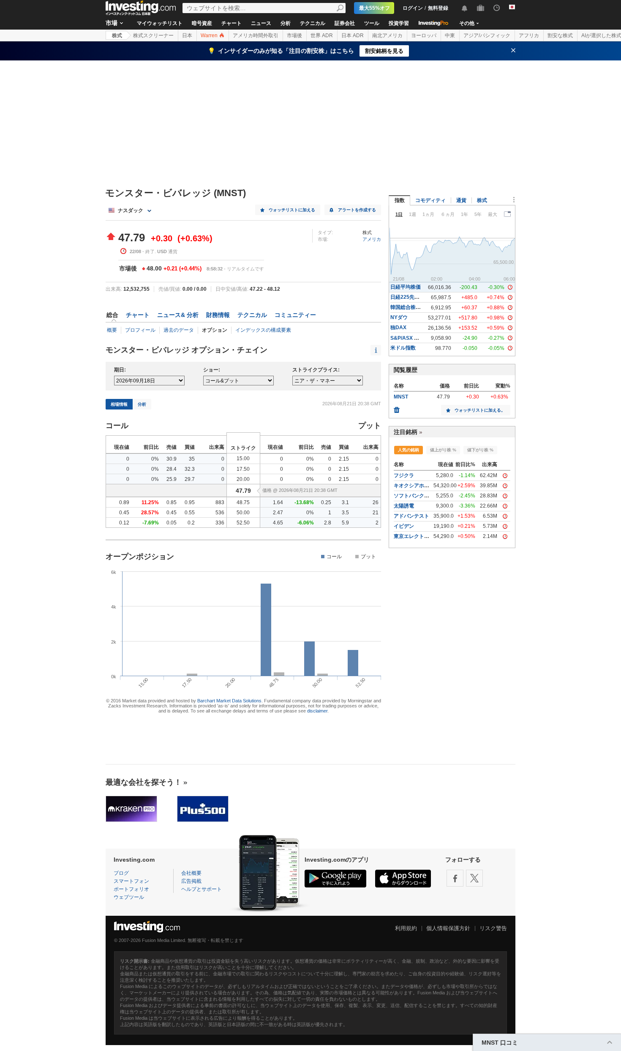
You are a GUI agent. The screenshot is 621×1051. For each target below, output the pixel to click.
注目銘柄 (405, 432)
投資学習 (399, 23)
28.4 (171, 469)
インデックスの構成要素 (263, 330)
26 (376, 502)
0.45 (124, 513)
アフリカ (529, 35)
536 (219, 513)
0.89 (124, 502)
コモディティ (430, 200)
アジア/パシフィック (486, 35)
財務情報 (218, 314)
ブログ (121, 873)
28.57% (150, 513)
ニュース (261, 23)
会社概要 (191, 873)
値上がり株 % (443, 450)
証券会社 (345, 23)
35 (192, 459)
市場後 (294, 35)
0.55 (190, 513)
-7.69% (150, 523)
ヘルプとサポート (201, 889)
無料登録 (438, 8)
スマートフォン (131, 881)
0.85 (171, 502)
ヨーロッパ (423, 35)
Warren (210, 35)
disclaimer (317, 710)
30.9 (171, 459)
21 (376, 513)
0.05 (171, 523)
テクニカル (312, 23)
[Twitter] (474, 878)
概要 (112, 330)
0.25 (326, 502)
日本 (187, 35)
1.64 (278, 502)
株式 (117, 35)
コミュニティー (295, 314)
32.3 (190, 469)
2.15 (344, 459)
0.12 (124, 523)
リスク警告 (493, 928)
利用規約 (406, 928)
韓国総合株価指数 (410, 307)
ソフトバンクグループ (419, 496)
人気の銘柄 (408, 450)
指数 (400, 200)
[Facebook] (455, 878)
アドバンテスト (411, 516)
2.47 (278, 513)
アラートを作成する (357, 209)
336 (219, 523)
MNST (401, 397)
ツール (371, 23)
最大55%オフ (374, 8)
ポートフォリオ (131, 889)
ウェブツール (129, 897)
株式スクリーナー (153, 35)
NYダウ (399, 317)
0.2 (191, 523)
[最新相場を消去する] (397, 408)
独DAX (398, 327)
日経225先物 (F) (408, 297)
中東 (450, 35)
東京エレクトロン (414, 536)
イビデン (404, 526)
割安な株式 (560, 35)
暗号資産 (202, 23)
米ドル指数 (403, 348)
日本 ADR (352, 35)
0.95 (190, 502)
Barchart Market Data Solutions (229, 700)
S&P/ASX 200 (406, 338)
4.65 (278, 523)
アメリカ (371, 239)
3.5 (345, 513)
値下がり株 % (480, 450)
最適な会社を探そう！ (144, 782)
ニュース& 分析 (178, 314)
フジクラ (404, 475)
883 (219, 502)
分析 (286, 23)
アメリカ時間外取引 (255, 35)
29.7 (190, 479)
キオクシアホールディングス (427, 486)
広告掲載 (191, 881)
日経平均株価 (405, 287)
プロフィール (140, 330)
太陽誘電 (404, 506)
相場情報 (119, 404)
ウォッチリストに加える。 (480, 410)
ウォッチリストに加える (292, 209)
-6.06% (305, 523)
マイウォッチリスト (159, 23)
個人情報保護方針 (448, 928)
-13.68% (304, 502)
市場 (111, 22)
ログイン (413, 8)
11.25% (150, 502)
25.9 (171, 479)
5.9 (345, 523)
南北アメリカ (387, 35)
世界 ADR (321, 35)
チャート (231, 23)
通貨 (461, 200)
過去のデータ (178, 330)
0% (155, 459)
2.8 (327, 523)
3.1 (345, 502)
